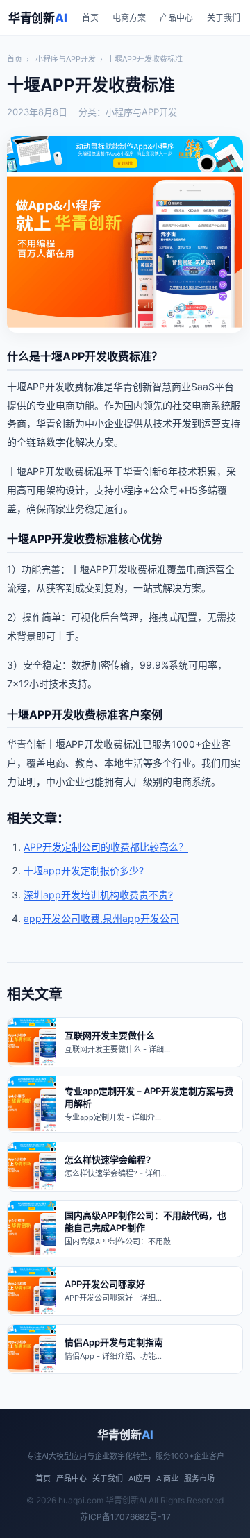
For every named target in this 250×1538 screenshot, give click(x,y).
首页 (90, 17)
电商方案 (129, 17)
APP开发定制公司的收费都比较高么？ (106, 847)
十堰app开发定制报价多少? (84, 870)
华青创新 (37, 18)
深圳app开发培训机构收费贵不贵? (98, 895)
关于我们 (223, 17)
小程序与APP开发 (65, 59)
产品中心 (176, 17)
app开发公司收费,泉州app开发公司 (101, 918)
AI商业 (167, 1478)
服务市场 (199, 1478)
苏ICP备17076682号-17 (125, 1517)
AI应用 (139, 1478)
